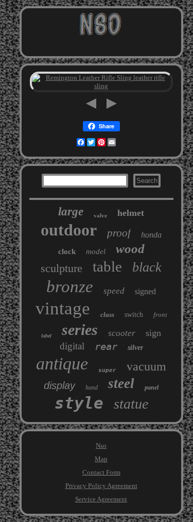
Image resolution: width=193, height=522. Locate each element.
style (79, 403)
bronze (69, 286)
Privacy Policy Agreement (101, 486)
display (59, 385)
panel (152, 387)
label (46, 336)
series (80, 329)
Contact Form (101, 472)
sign (153, 333)
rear (106, 346)
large (70, 211)
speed (114, 291)
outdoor (69, 230)
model (96, 251)
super (107, 370)
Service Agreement (101, 499)
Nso (101, 445)
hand (91, 387)
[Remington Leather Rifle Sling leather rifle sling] (101, 86)
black (147, 267)
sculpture (61, 268)
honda (151, 234)
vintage (63, 308)
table (107, 266)
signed (145, 291)
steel (121, 383)
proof (119, 233)
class (107, 314)
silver (135, 347)
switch (134, 314)
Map (101, 459)
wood (130, 249)
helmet (130, 213)
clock (67, 251)
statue (131, 404)
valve (100, 215)
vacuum (146, 366)
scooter (121, 333)
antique (62, 363)
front (160, 314)
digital (72, 346)
